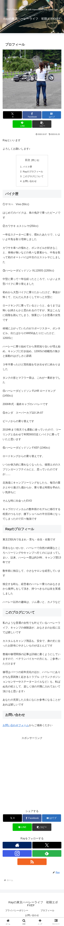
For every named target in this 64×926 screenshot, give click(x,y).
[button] (41, 124)
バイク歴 (27, 166)
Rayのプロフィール (33, 171)
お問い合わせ (30, 181)
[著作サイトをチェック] (17, 845)
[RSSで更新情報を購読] (31, 861)
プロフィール (47, 910)
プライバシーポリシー (16, 910)
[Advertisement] (32, 773)
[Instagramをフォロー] (17, 853)
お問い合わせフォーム (16, 725)
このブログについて (33, 176)
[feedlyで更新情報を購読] (46, 853)
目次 (27, 160)
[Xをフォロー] (46, 845)
